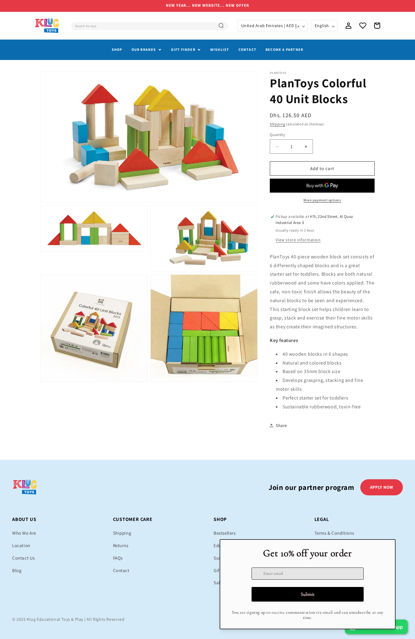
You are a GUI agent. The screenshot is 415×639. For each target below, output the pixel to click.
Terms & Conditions (334, 533)
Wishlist (219, 49)
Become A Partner (284, 49)
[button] (377, 25)
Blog (17, 570)
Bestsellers (225, 533)
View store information (298, 240)
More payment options (322, 200)
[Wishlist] (363, 25)
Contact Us (23, 558)
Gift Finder (183, 49)
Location (21, 545)
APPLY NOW (381, 487)
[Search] (221, 25)
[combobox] (149, 26)
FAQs (118, 558)
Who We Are (24, 533)
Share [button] (281, 425)
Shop (117, 49)
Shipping (277, 124)
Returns (121, 545)
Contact (247, 49)
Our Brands (144, 49)
